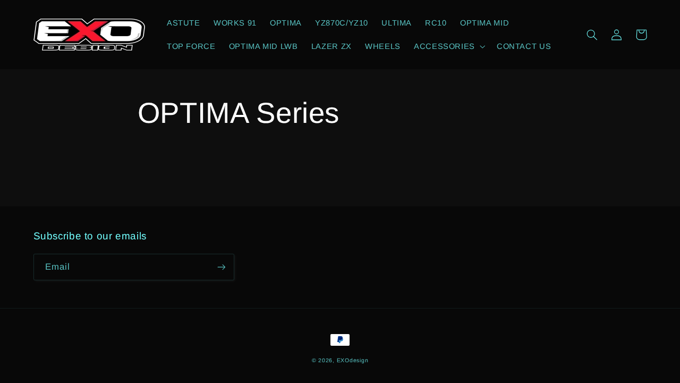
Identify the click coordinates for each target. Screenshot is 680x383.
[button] (448, 46)
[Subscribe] (221, 267)
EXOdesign (353, 360)
